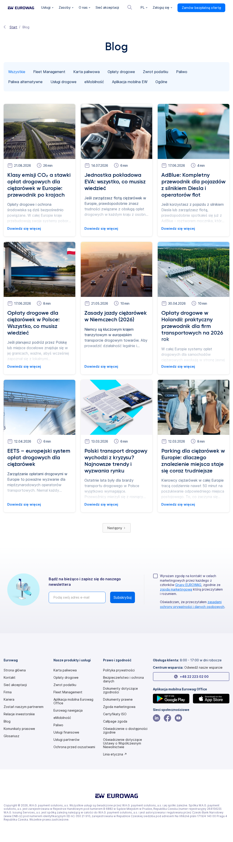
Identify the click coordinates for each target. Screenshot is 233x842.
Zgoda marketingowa (119, 707)
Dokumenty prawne (118, 699)
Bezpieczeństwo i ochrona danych (123, 679)
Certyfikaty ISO (115, 714)
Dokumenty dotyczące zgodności (120, 690)
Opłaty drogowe (66, 677)
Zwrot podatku (64, 685)
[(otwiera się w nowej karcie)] (171, 698)
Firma (8, 692)
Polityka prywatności (119, 670)
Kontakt (9, 677)
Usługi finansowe (66, 732)
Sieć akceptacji (15, 685)
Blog (7, 721)
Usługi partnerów (66, 740)
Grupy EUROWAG (188, 585)
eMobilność (62, 718)
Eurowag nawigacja (68, 710)
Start (13, 27)
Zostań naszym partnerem (23, 707)
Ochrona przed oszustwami (74, 747)
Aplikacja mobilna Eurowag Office (73, 701)
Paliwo (58, 725)
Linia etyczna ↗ (115, 754)
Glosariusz (11, 736)
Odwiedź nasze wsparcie (203, 667)
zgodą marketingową (176, 589)
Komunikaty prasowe (19, 729)
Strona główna (15, 670)
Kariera (9, 699)
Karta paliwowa (65, 670)
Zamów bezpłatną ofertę (201, 7)
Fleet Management (67, 692)
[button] (47, 8)
